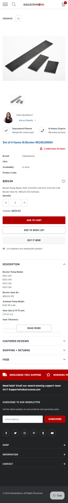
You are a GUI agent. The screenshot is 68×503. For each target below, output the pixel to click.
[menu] (5, 4)
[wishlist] (63, 181)
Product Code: (10, 172)
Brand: (6, 156)
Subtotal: (7, 211)
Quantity (7, 195)
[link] (6, 432)
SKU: (5, 161)
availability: (8, 167)
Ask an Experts (26, 120)
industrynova (28, 156)
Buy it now (34, 240)
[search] (14, 4)
